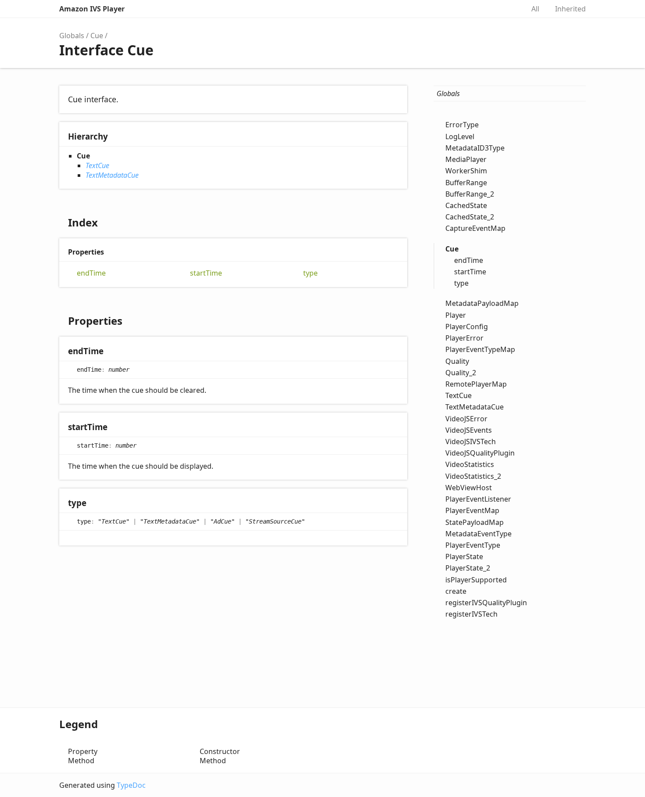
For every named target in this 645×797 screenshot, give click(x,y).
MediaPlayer (466, 159)
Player (455, 315)
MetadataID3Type (475, 147)
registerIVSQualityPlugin (486, 602)
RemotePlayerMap (476, 384)
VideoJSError (466, 418)
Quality (457, 361)
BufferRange (466, 182)
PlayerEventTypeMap (480, 349)
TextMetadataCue (112, 175)
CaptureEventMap (475, 228)
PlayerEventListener (478, 499)
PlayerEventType (472, 545)
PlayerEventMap (472, 510)
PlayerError (464, 338)
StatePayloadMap (474, 522)
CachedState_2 (469, 217)
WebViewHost (468, 487)
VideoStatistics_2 (473, 476)
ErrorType (462, 124)
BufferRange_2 (469, 193)
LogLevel (459, 136)
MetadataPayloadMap (482, 303)
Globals (71, 35)
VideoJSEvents (468, 429)
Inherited (570, 9)
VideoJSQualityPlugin (480, 453)
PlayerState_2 (467, 568)
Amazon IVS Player (92, 9)
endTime (91, 273)
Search (508, 9)
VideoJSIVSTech (470, 441)
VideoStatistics (469, 464)
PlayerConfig (466, 326)
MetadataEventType (478, 533)
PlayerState (464, 556)
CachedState (466, 205)
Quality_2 (460, 372)
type (310, 273)
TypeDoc (131, 785)
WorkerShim (466, 171)
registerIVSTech (471, 614)
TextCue (97, 165)
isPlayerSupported (476, 579)
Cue (96, 35)
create (455, 591)
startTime (206, 273)
